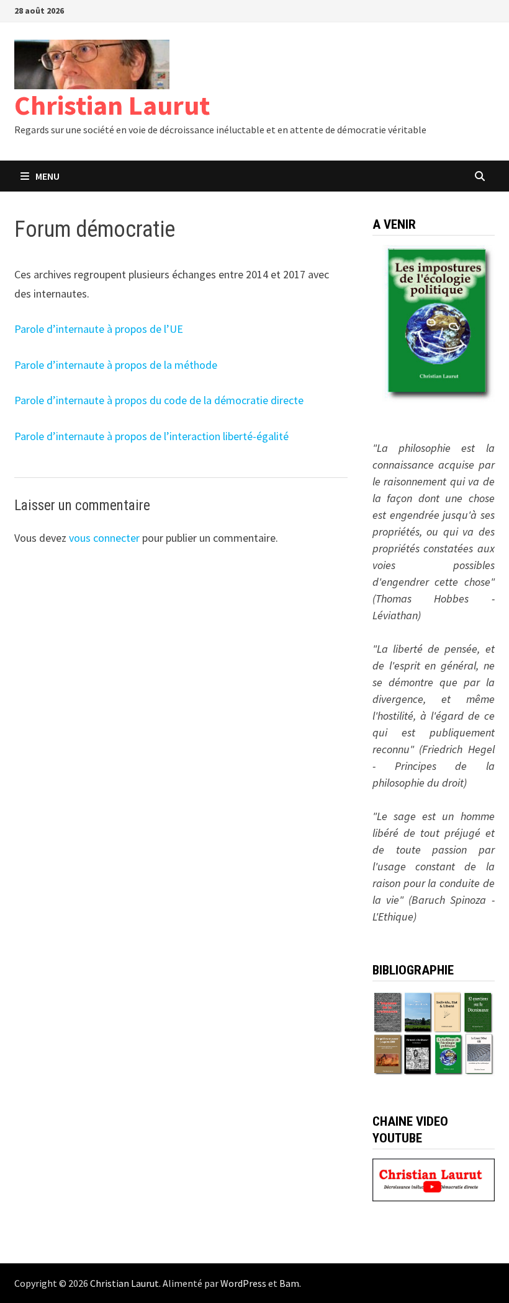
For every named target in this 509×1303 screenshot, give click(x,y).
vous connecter (104, 538)
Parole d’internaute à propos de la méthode (115, 365)
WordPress (243, 1283)
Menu (47, 176)
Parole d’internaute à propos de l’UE (98, 329)
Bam (289, 1283)
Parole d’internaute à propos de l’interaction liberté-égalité (151, 436)
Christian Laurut (112, 105)
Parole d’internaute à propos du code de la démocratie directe (159, 400)
